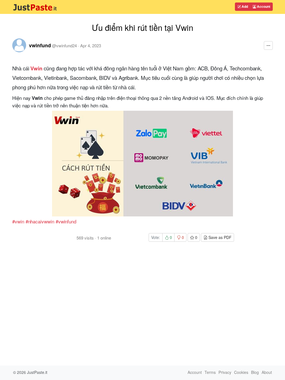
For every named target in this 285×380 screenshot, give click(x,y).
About (267, 372)
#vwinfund (66, 221)
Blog (255, 372)
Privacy (224, 372)
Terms (210, 372)
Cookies (241, 372)
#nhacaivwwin (40, 221)
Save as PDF (219, 237)
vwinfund (40, 45)
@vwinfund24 (64, 45)
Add (244, 6)
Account (263, 6)
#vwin (18, 221)
